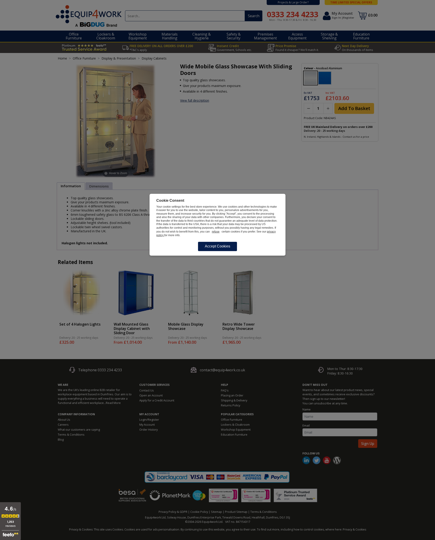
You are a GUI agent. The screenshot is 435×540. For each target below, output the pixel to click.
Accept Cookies (217, 246)
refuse (216, 231)
